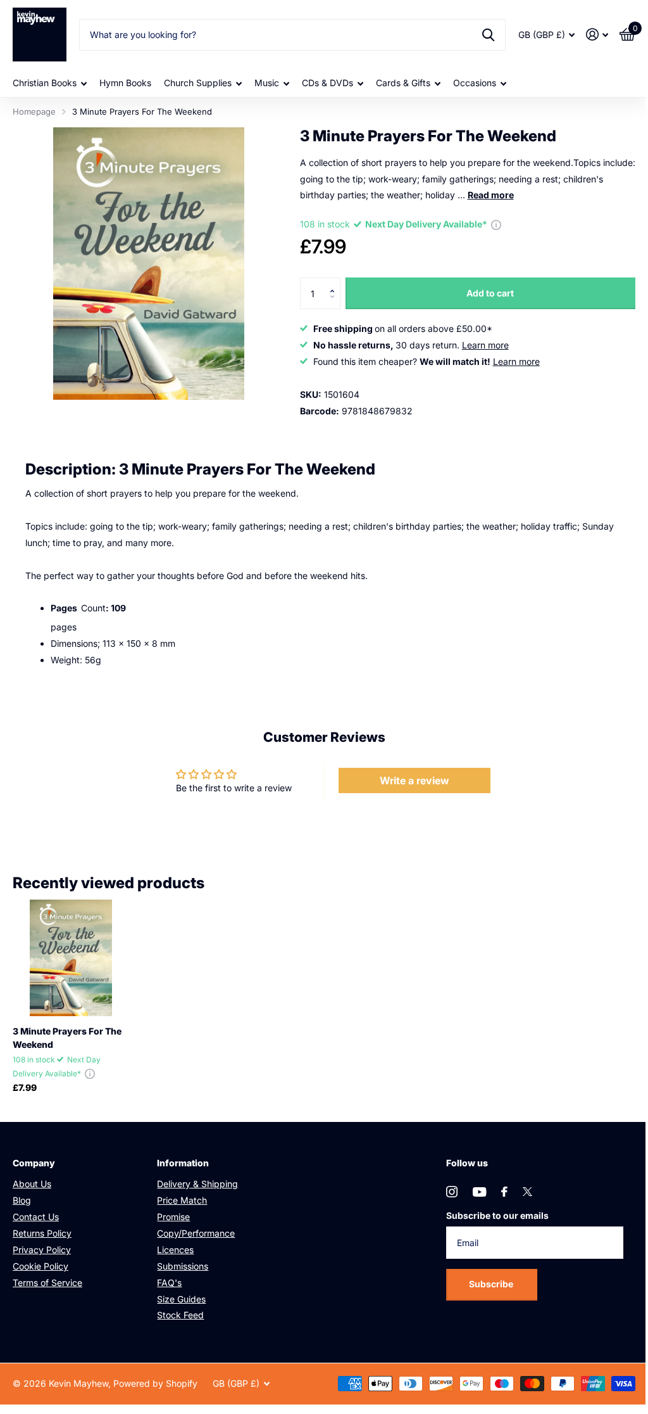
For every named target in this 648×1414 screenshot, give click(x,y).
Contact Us (36, 1216)
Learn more (485, 345)
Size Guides (181, 1299)
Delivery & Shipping (197, 1183)
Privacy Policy (42, 1249)
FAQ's (169, 1282)
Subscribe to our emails (497, 1215)
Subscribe (492, 1283)
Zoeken (488, 35)
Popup (496, 224)
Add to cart (490, 293)
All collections (50, 83)
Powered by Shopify (155, 1383)
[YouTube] (479, 1192)
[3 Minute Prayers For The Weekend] (71, 958)
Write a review (414, 780)
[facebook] (504, 1192)
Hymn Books (125, 82)
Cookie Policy (40, 1266)
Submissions (182, 1266)
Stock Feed (180, 1314)
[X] (527, 1191)
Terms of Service (47, 1282)
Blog (22, 1200)
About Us (32, 1183)
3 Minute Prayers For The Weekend (67, 1038)
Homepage (34, 111)
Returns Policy (42, 1233)
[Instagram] (452, 1191)
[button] (336, 282)
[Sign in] (597, 34)
